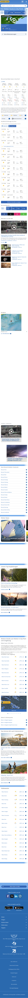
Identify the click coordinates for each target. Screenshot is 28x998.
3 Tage (11, 12)
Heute (2, 12)
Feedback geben (12, 29)
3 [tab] (12, 713)
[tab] (4, 126)
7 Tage (23, 12)
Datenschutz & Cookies (14, 965)
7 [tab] (20, 713)
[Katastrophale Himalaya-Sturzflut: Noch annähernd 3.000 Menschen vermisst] (14, 227)
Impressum (14, 976)
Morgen (7, 12)
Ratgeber (3, 927)
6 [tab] (18, 713)
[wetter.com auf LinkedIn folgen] (16, 896)
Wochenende (18, 12)
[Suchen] (25, 5)
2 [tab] (10, 713)
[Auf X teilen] (10, 214)
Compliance (14, 980)
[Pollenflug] (22, 2)
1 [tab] (8, 713)
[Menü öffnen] (26, 1)
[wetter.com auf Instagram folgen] (20, 896)
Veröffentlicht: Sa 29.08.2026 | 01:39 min (9, 240)
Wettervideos (4, 925)
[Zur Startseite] (5, 1)
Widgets (3, 919)
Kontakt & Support (14, 973)
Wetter (2, 917)
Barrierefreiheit (14, 984)
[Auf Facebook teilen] (4, 214)
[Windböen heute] (14, 322)
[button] (14, 201)
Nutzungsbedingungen (14, 988)
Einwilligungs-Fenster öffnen (14, 969)
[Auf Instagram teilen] (17, 214)
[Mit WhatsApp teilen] (23, 214)
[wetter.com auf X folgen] (12, 896)
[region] (14, 146)
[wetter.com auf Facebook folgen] (8, 896)
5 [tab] (16, 713)
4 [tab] (14, 713)
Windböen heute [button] (4, 331)
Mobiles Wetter (4, 922)
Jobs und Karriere (14, 961)
